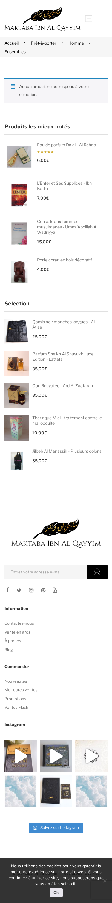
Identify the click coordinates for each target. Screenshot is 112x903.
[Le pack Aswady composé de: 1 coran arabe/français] (56, 791)
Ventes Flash (16, 707)
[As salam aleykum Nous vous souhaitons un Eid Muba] (91, 756)
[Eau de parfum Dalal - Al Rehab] (19, 157)
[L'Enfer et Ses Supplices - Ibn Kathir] (19, 195)
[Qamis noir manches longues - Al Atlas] (16, 331)
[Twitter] (19, 590)
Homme (76, 43)
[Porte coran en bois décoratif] (19, 272)
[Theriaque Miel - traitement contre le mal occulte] (16, 428)
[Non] (105, 881)
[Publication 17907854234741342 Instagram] (20, 791)
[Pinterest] (43, 590)
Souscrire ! (97, 572)
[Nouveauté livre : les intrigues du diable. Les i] (20, 756)
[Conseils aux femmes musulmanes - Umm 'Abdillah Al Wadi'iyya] (19, 233)
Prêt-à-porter (43, 43)
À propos (12, 640)
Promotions (15, 698)
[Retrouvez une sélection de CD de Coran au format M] (56, 756)
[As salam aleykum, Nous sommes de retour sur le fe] (91, 791)
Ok (56, 892)
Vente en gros (17, 632)
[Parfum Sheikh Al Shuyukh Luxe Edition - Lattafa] (16, 363)
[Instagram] (31, 590)
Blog (8, 649)
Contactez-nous (19, 623)
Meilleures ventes (21, 689)
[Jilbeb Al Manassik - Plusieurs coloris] (16, 461)
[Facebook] (7, 590)
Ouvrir (88, 18)
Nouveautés (15, 681)
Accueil (11, 43)
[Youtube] (55, 590)
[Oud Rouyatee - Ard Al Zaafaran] (16, 395)
